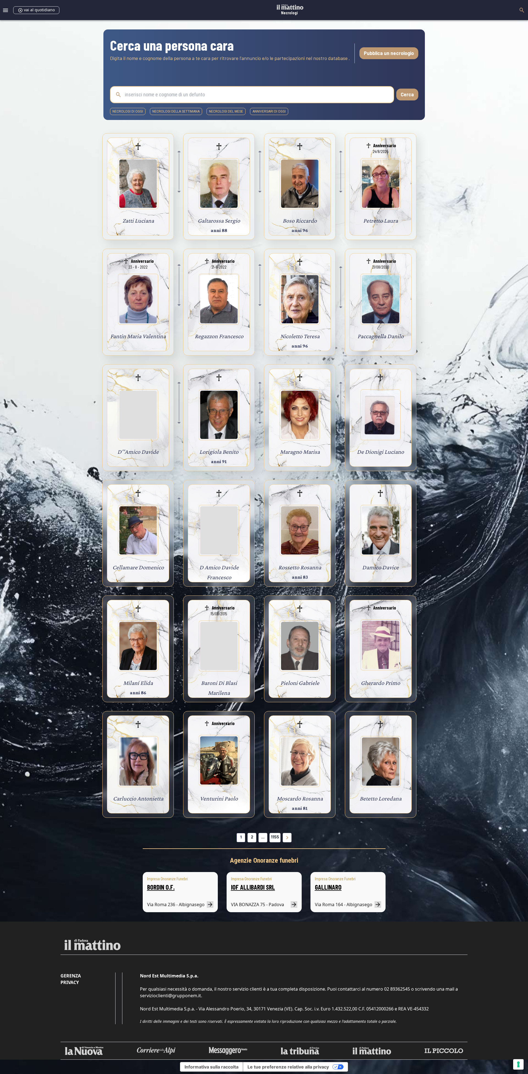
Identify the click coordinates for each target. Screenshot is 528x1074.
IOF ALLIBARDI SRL (253, 887)
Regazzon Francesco (219, 336)
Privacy (70, 982)
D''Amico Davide (138, 451)
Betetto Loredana (381, 798)
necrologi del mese (226, 111)
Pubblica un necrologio (389, 53)
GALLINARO (328, 887)
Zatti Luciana (138, 220)
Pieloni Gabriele (299, 682)
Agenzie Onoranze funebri (264, 860)
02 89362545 (397, 989)
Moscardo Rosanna (300, 798)
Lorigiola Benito (218, 451)
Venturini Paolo (219, 798)
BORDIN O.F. (161, 887)
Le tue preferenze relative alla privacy (288, 1067)
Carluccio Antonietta (138, 798)
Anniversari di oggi (269, 111)
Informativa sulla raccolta (211, 1067)
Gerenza (71, 976)
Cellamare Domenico (138, 567)
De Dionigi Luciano (380, 451)
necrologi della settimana (176, 111)
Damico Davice (380, 567)
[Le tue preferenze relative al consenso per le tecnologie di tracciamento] (518, 1064)
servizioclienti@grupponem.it (170, 996)
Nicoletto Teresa (300, 336)
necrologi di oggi (127, 111)
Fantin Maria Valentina (138, 336)
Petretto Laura (380, 220)
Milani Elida (138, 682)
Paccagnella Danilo (381, 336)
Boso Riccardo (300, 220)
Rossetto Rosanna (299, 567)
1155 (275, 837)
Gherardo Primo (380, 682)
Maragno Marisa (300, 451)
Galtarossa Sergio (219, 220)
